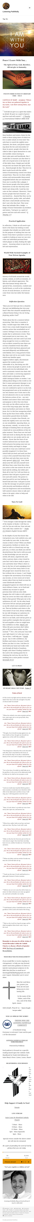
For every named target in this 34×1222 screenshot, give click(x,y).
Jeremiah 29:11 (8, 660)
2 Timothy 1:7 (11, 1210)
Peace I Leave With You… (15, 60)
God (11, 1211)
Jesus (21, 1211)
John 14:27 (25, 711)
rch (18, 1120)
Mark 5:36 (23, 625)
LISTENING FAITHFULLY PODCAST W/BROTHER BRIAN (17, 1041)
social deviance (19, 1214)
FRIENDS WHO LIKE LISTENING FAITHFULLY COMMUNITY (22, 1022)
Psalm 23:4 (22, 1212)
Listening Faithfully (11, 12)
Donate (17, 1107)
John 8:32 (16, 460)
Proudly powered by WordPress (10, 1220)
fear (9, 1211)
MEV (13, 1212)
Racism (27, 1212)
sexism (10, 1214)
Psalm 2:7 (17, 1212)
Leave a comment (8, 1215)
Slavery (14, 1214)
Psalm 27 (28, 688)
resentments (5, 1214)
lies (6, 1212)
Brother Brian (18, 1208)
